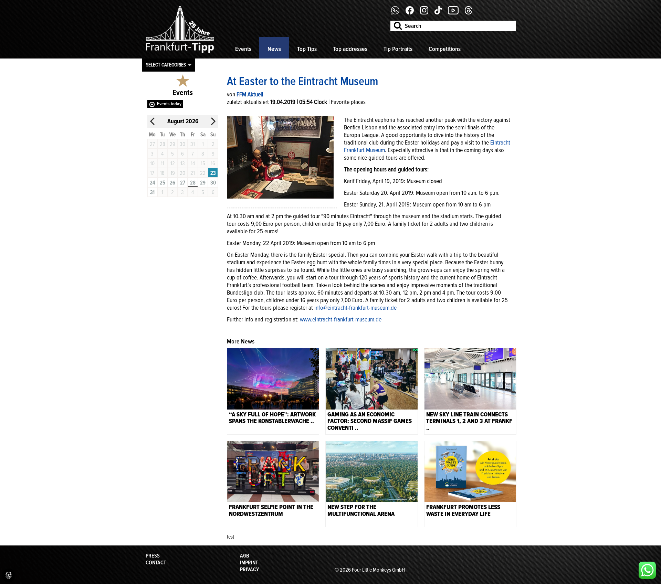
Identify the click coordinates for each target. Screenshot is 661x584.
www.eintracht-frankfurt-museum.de (340, 319)
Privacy (249, 569)
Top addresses (350, 49)
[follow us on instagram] (426, 12)
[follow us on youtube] (456, 12)
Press (153, 555)
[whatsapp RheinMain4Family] (647, 570)
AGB (244, 555)
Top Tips (307, 49)
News (274, 49)
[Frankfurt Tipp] (180, 53)
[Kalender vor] (213, 121)
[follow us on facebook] (398, 12)
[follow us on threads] (471, 12)
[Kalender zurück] (152, 121)
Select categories (166, 65)
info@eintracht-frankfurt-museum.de (355, 307)
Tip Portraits (398, 49)
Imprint (249, 562)
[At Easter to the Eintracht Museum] (280, 156)
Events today (169, 104)
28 (193, 182)
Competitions (445, 49)
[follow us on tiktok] (440, 12)
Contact (156, 562)
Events (243, 49)
